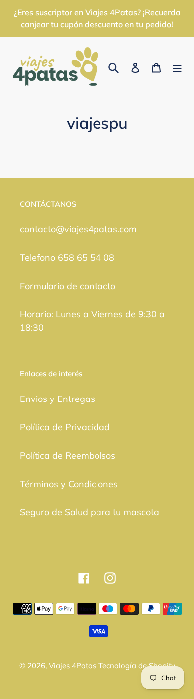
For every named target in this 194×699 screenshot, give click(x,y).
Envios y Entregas (57, 398)
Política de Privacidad (65, 427)
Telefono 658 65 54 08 (67, 257)
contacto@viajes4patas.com (78, 229)
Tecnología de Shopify (136, 665)
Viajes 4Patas (72, 665)
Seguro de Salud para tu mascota (89, 512)
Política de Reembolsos (67, 455)
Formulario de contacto (67, 286)
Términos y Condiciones (69, 484)
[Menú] (177, 66)
